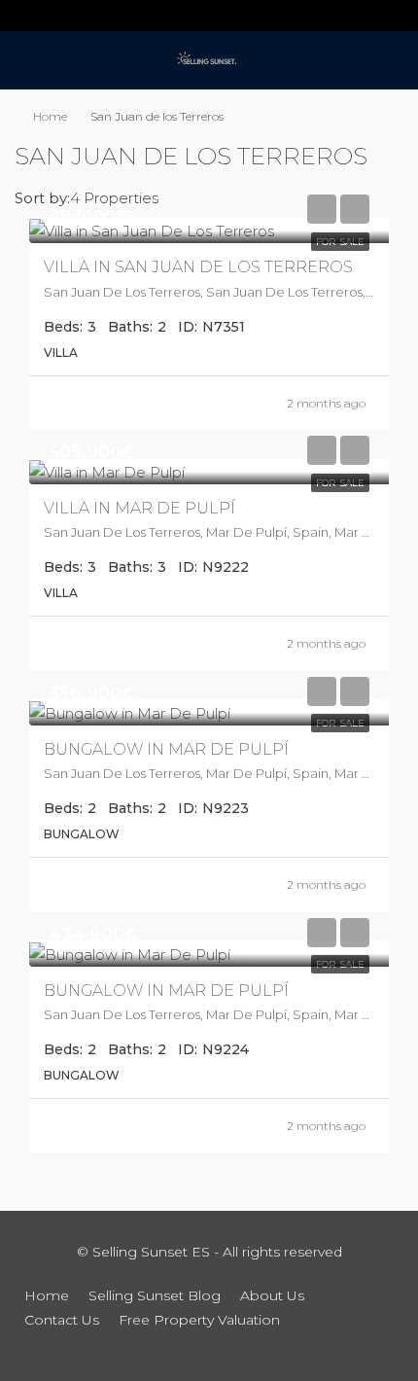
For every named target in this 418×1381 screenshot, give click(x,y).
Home (50, 116)
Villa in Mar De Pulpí (139, 508)
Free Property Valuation (199, 1319)
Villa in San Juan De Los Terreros (198, 267)
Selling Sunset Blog (154, 1295)
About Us (272, 1295)
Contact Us (61, 1319)
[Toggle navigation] (23, 15)
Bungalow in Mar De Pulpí (166, 749)
